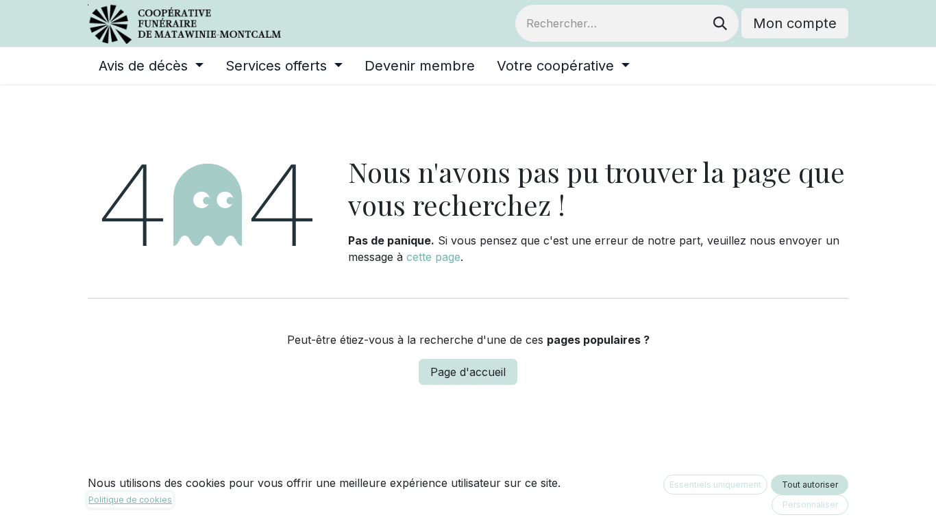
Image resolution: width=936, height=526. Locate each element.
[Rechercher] (720, 23)
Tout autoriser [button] (810, 484)
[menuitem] (151, 66)
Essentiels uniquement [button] (715, 484)
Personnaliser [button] (810, 504)
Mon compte (795, 23)
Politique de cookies (130, 499)
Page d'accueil (468, 372)
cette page (433, 257)
